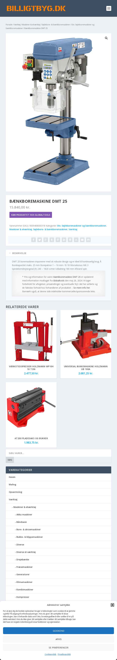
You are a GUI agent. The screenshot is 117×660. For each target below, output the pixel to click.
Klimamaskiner (24, 582)
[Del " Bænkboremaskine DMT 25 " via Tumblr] (52, 239)
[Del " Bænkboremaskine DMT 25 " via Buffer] (70, 239)
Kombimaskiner (24, 589)
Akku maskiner (24, 514)
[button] (112, 604)
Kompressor (22, 597)
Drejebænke (22, 559)
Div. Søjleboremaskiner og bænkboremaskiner (81, 225)
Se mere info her (81, 287)
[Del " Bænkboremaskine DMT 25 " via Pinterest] (58, 239)
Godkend (58, 630)
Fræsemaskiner (24, 566)
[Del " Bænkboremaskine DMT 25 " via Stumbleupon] (76, 239)
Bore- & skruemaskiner (28, 529)
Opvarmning (15, 492)
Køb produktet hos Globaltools (30, 214)
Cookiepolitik (50, 654)
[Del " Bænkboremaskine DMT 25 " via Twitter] (39, 239)
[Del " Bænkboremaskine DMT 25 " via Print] (88, 239)
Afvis (59, 639)
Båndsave (21, 522)
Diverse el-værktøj (26, 552)
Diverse (20, 544)
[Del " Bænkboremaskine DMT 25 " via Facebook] (33, 239)
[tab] (58, 253)
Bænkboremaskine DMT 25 (67, 276)
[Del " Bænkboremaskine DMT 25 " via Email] (82, 239)
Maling (12, 484)
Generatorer (23, 574)
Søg (10, 459)
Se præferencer (58, 647)
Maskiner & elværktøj (31, 24)
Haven (12, 477)
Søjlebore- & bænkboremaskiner (56, 24)
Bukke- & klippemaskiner (29, 536)
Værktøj (17, 24)
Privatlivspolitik (64, 654)
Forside (9, 24)
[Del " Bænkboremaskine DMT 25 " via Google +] (45, 239)
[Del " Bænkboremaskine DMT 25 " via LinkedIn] (64, 239)
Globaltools (58, 280)
